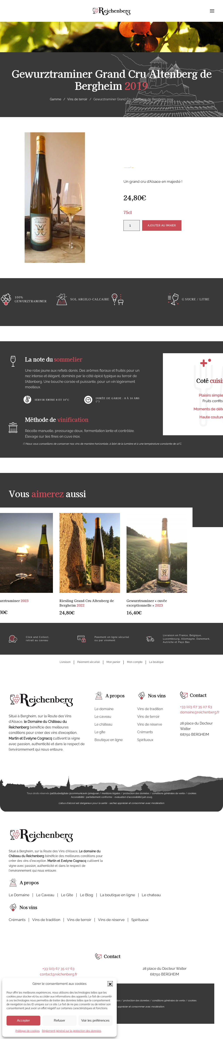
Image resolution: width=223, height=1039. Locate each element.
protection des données (136, 793)
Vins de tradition (150, 709)
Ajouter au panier (162, 225)
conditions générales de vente (168, 793)
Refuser (59, 1020)
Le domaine (104, 709)
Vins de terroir (148, 717)
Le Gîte (67, 895)
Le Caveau (45, 895)
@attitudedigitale (59, 793)
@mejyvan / (95, 793)
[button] (110, 984)
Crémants (145, 732)
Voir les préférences (95, 1020)
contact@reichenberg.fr (58, 974)
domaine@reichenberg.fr (200, 712)
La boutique (156, 662)
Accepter (23, 1020)
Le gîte (100, 732)
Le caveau (103, 717)
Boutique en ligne (109, 740)
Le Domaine (19, 895)
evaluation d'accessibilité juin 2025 (133, 797)
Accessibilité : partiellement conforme (91, 797)
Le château (103, 724)
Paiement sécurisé (88, 662)
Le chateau (151, 895)
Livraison (65, 662)
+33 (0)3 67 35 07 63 (196, 707)
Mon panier (113, 662)
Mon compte (134, 662)
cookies (192, 793)
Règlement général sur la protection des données (71, 1030)
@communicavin (78, 793)
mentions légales (111, 793)
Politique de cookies (27, 1030)
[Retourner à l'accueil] (111, 11)
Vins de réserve (149, 724)
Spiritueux (145, 740)
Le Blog (86, 895)
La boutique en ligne (117, 895)
